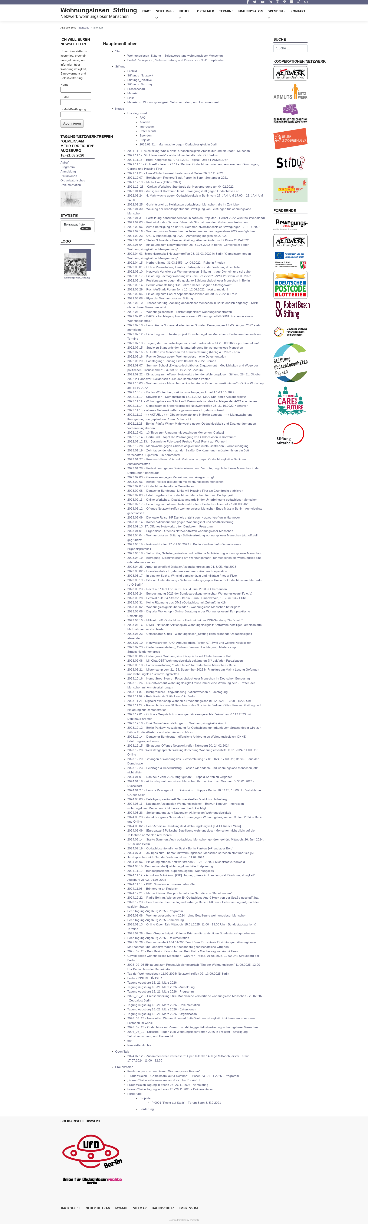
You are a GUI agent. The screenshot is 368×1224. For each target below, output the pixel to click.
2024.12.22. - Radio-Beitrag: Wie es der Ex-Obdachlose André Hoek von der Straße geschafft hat (193, 897)
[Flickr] (291, 2)
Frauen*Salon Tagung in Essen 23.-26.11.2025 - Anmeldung (167, 1084)
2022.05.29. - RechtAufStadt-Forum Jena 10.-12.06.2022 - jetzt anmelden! (177, 289)
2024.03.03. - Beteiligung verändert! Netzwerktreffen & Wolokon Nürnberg (177, 799)
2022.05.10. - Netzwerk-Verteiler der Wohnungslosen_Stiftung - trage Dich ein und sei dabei (189, 271)
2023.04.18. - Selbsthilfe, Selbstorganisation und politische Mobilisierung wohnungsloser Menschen (194, 553)
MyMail (121, 1208)
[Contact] (306, 2)
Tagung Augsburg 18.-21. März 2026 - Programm (160, 991)
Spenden (277, 12)
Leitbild (132, 71)
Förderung (134, 1093)
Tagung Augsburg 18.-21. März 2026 (152, 982)
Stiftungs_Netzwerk (140, 75)
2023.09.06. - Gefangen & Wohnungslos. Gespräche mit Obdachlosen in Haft (179, 656)
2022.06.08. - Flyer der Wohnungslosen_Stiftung (160, 298)
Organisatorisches (72, 180)
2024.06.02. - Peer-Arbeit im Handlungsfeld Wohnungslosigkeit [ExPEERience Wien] (184, 826)
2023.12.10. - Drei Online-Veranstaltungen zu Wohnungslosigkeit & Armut (176, 723)
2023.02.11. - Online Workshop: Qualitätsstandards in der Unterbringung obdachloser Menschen (192, 499)
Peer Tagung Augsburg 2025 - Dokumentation (158, 938)
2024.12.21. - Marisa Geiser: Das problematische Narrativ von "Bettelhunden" (179, 893)
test (129, 1040)
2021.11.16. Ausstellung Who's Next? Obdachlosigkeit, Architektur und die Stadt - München (188, 150)
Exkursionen (68, 176)
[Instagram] (277, 2)
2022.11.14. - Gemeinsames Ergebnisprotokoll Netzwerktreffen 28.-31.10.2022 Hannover (187, 405)
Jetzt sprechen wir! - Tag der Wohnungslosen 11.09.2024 (165, 857)
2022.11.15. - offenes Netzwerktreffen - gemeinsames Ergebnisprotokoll (175, 410)
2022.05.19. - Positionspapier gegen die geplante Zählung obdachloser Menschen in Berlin (188, 280)
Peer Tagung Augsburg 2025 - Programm (155, 911)
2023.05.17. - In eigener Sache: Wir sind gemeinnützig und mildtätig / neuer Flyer (182, 575)
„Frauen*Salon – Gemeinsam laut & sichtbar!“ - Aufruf (163, 1080)
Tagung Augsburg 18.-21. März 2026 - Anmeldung (161, 987)
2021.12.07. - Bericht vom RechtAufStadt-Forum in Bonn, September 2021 (177, 177)
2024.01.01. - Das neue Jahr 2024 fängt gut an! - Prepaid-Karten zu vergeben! (180, 777)
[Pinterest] (284, 2)
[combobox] (290, 48)
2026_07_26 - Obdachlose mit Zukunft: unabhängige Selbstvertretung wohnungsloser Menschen (192, 1027)
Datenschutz (147, 131)
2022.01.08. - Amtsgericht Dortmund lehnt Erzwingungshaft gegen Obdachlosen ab (183, 191)
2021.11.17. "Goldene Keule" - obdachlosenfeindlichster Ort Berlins (172, 155)
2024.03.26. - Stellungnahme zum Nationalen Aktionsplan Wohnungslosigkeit (179, 812)
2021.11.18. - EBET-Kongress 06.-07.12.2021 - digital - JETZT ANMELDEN (178, 159)
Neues (186, 12)
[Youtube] (262, 2)
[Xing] (298, 2)
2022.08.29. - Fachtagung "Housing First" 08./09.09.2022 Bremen (171, 361)
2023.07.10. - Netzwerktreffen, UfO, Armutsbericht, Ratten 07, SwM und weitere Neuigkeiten (189, 642)
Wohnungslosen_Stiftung (98, 10)
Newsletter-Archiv (139, 1045)
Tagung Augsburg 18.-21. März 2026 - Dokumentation (163, 1005)
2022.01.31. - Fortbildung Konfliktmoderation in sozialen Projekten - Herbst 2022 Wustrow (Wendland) (196, 218)
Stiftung (165, 12)
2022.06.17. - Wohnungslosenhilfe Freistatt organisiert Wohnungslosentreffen (179, 311)
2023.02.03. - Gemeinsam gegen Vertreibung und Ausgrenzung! (170, 477)
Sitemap (140, 1208)
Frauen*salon (250, 11)
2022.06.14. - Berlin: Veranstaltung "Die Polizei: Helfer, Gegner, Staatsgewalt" (179, 285)
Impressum (147, 126)
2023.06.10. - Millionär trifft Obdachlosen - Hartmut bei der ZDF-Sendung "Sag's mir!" (185, 620)
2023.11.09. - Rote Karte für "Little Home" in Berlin (161, 696)
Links (130, 97)
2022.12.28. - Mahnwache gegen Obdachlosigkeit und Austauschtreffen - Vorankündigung (188, 446)
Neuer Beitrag (97, 1208)
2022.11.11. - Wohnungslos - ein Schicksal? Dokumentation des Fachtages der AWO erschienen (192, 401)
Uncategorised (137, 113)
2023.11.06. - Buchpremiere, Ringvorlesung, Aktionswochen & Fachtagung (177, 692)
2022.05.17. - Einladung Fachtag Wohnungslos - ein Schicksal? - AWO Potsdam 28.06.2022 (189, 276)
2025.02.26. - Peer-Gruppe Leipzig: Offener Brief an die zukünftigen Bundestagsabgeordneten (191, 933)
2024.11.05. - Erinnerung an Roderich (152, 888)
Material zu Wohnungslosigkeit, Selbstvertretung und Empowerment (173, 102)
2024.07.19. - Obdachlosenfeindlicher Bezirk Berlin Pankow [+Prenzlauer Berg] (180, 848)
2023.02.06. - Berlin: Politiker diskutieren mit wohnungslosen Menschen (175, 481)
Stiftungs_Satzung (139, 84)
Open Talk (205, 11)
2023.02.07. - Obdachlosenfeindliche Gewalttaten (160, 486)
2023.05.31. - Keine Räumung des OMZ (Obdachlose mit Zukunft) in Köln (177, 602)
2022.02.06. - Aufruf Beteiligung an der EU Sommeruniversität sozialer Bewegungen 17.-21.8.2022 (193, 226)
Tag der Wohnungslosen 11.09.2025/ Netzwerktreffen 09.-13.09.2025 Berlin (178, 973)
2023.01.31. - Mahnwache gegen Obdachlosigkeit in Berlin (178, 144)
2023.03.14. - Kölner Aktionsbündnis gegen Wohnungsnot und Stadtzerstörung (180, 522)
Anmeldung (68, 171)
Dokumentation (70, 185)
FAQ (142, 117)
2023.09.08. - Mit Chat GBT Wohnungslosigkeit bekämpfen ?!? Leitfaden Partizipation (185, 660)
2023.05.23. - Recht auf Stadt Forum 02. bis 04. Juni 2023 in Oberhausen (177, 589)
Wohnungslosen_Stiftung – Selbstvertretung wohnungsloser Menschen (175, 55)
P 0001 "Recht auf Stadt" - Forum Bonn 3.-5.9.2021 (186, 1102)
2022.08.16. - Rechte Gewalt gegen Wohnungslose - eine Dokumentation (176, 356)
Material (132, 93)
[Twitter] (254, 2)
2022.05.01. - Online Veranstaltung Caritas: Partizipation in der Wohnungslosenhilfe (183, 267)
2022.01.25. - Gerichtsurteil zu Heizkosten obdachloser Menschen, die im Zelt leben (183, 204)
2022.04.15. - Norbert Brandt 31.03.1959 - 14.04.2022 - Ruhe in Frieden (176, 262)
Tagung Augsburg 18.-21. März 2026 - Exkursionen (161, 1009)
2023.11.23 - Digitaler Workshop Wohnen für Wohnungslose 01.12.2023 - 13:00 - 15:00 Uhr (189, 701)
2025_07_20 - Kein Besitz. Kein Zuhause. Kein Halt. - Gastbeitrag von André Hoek (182, 951)
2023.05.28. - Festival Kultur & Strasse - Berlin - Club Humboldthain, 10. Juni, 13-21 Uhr (186, 598)
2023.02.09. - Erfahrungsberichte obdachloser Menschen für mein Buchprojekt (180, 495)
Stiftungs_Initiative (139, 80)
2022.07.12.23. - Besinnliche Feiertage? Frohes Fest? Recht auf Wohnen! (177, 441)
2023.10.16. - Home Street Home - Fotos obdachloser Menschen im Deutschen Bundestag (188, 678)
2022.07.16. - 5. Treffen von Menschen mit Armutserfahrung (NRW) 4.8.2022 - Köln (183, 352)
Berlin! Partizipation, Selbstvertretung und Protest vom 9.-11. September (175, 60)
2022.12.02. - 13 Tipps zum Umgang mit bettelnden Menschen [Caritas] (175, 432)
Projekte (145, 140)
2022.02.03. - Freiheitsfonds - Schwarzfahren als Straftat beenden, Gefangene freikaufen (187, 222)
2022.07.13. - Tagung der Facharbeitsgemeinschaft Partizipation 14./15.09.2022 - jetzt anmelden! (193, 343)
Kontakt (297, 11)
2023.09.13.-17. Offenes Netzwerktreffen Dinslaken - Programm (170, 526)
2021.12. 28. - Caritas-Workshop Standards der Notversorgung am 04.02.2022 (180, 186)
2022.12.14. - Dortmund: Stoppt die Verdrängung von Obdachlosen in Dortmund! (181, 437)
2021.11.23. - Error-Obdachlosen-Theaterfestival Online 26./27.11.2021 (175, 173)
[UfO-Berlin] (92, 1157)
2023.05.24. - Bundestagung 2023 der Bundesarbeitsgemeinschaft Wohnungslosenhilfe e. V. (189, 593)
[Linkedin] (270, 2)
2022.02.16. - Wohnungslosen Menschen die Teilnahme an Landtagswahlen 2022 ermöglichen (191, 231)
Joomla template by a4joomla (184, 1220)
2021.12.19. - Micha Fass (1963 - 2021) (154, 182)
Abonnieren (72, 123)
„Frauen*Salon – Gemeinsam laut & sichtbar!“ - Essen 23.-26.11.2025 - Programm (183, 1075)
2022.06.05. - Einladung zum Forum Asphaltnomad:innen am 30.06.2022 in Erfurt (182, 294)
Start (146, 11)
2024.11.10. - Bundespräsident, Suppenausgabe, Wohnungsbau (170, 870)
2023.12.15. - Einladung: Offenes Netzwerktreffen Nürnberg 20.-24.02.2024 (178, 745)
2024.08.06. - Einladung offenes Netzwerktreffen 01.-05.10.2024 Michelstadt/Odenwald (186, 861)
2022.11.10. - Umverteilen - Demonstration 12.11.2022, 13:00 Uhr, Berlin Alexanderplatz (186, 396)
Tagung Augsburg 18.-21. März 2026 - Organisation (162, 1014)
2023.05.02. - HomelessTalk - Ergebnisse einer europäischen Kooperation (177, 571)
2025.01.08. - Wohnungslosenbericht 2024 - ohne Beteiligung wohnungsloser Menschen (186, 915)
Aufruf (64, 162)
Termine (226, 11)
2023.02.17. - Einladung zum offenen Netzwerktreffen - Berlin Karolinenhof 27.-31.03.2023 (188, 504)
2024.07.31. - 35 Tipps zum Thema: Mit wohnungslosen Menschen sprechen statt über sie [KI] (190, 853)
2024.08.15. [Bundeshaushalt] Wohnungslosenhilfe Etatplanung (170, 866)
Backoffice (70, 1208)
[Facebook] (248, 2)
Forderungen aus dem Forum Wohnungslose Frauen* (163, 1071)
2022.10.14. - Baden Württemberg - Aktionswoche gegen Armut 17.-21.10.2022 (180, 392)
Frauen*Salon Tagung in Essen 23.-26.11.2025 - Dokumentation (170, 1089)
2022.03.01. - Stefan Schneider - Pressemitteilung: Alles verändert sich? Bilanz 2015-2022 (188, 240)
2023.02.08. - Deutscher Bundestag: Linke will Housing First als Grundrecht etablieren (185, 490)
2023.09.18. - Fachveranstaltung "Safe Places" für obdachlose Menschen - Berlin (182, 665)
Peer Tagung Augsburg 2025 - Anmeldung (155, 920)
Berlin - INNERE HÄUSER (144, 978)
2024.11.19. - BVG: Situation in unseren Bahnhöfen (161, 884)
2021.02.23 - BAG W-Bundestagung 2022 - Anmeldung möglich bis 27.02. (177, 235)
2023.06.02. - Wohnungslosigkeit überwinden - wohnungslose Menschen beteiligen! (183, 607)
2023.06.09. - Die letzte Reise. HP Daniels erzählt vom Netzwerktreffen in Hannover (183, 517)
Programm (67, 167)
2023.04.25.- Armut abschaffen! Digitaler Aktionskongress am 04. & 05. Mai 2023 (181, 566)
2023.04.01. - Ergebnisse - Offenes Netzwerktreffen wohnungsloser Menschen (180, 531)
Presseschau (136, 89)
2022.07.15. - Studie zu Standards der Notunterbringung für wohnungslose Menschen (185, 347)
